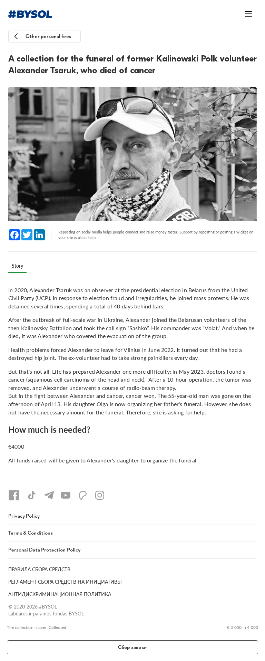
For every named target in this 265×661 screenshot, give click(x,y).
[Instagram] (100, 495)
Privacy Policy (24, 516)
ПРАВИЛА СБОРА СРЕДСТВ (39, 569)
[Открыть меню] (248, 13)
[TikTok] (32, 495)
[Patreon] (83, 495)
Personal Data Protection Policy (44, 550)
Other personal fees (48, 36)
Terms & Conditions (30, 533)
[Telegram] (49, 495)
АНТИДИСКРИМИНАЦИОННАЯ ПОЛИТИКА (59, 594)
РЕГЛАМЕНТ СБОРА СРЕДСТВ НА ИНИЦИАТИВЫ (65, 581)
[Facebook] (14, 495)
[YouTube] (65, 495)
